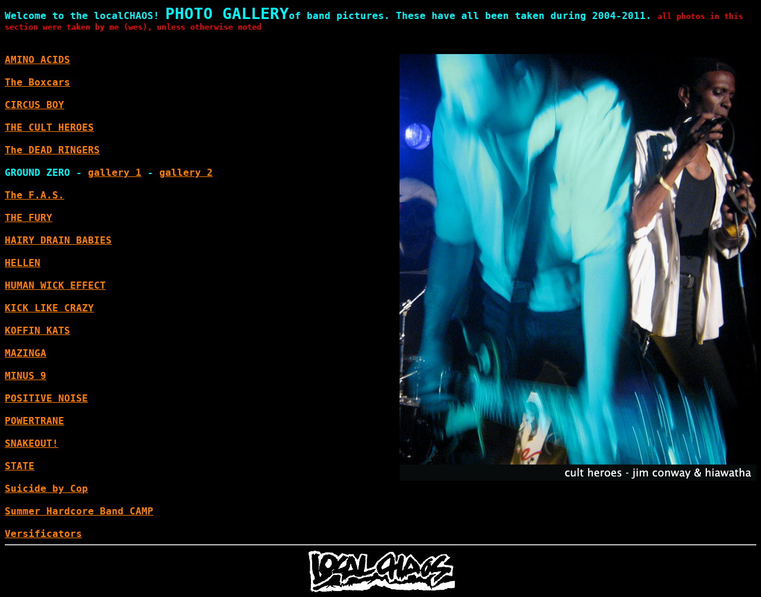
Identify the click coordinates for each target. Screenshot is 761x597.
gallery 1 (114, 172)
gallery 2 (186, 172)
